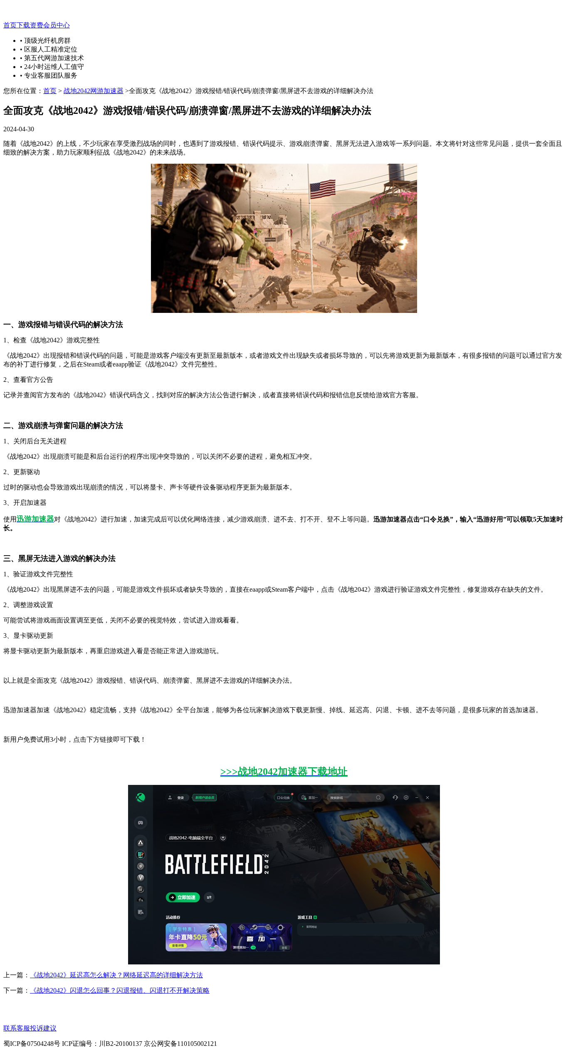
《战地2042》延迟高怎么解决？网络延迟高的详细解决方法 (116, 975)
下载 (23, 25)
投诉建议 (43, 1028)
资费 (36, 25)
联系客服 (16, 1028)
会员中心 (56, 25)
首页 (10, 25)
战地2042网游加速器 (93, 90)
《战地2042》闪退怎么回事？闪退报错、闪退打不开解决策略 (120, 990)
